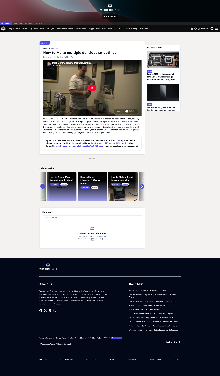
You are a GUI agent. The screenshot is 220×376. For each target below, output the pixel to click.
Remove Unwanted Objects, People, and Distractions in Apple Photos (152, 296)
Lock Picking (131, 29)
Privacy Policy (61, 338)
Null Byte (39, 23)
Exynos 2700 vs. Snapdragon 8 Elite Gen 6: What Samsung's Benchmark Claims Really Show (161, 77)
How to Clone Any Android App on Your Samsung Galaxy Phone (153, 301)
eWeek (111, 359)
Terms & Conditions (46, 338)
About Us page (54, 304)
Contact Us (72, 338)
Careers (112, 338)
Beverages (110, 16)
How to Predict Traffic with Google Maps (144, 309)
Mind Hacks (107, 29)
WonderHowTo (6, 23)
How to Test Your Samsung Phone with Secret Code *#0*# (151, 318)
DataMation (131, 359)
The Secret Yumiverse (65, 29)
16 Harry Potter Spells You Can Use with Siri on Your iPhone (151, 305)
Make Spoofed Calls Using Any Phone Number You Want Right (153, 326)
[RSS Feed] (54, 310)
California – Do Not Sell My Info (90, 338)
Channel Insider (155, 359)
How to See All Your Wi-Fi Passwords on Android (147, 290)
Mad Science (119, 29)
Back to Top (171, 342)
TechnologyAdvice (66, 359)
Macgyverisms (94, 29)
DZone (176, 359)
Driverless (143, 29)
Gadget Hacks (17, 23)
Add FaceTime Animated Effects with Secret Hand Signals (151, 313)
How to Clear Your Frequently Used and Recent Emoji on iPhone (153, 322)
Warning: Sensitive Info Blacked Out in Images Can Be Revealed (153, 330)
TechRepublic (91, 359)
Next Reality (29, 23)
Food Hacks (39, 29)
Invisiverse (81, 29)
